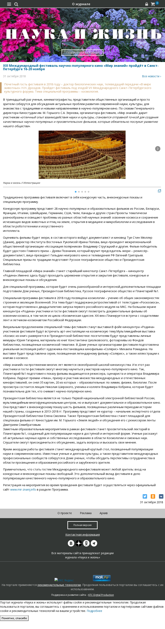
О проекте (65, 513)
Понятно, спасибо (14, 618)
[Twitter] (145, 496)
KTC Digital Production (101, 595)
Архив (104, 513)
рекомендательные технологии (59, 585)
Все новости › (151, 76)
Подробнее (94, 611)
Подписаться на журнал (82, 52)
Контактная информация (82, 534)
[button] (158, 148)
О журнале (81, 4)
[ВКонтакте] (161, 496)
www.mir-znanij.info (23, 489)
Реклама (86, 513)
